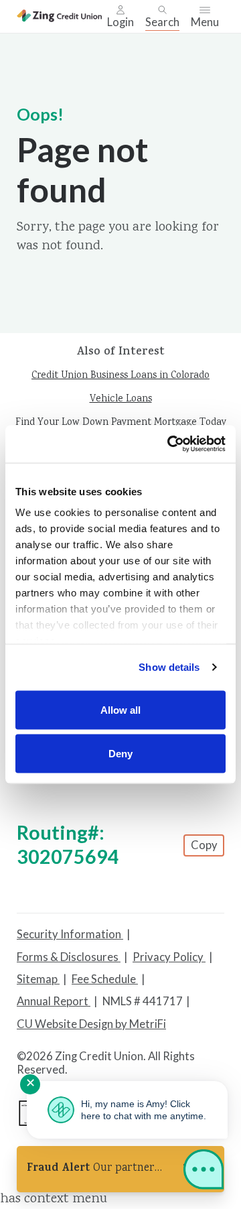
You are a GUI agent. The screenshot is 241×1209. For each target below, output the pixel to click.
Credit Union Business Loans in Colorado (120, 376)
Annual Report (53, 1001)
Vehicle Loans (121, 399)
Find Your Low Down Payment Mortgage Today (120, 423)
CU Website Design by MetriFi (91, 1024)
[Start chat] (203, 1172)
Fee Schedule (105, 979)
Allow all (120, 709)
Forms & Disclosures (68, 957)
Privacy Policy (169, 957)
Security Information (70, 934)
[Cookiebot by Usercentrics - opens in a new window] (170, 444)
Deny (120, 753)
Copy (204, 845)
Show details (169, 667)
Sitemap (38, 979)
